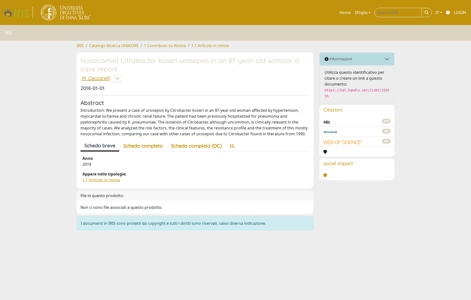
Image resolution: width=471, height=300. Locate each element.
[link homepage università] (66, 12)
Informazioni (340, 58)
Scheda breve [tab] (99, 145)
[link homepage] (18, 12)
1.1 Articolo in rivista (210, 45)
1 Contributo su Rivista (165, 45)
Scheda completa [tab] (143, 146)
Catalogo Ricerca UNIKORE (114, 45)
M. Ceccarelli (95, 78)
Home (345, 12)
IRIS (80, 45)
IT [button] (437, 12)
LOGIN (460, 12)
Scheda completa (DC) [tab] (196, 146)
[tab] (232, 146)
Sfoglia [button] (361, 12)
